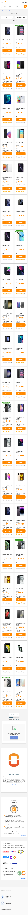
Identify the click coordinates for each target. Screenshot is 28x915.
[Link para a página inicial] (2, 10)
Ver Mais (14, 784)
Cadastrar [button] (14, 737)
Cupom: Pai (7, 10)
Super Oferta (19, 25)
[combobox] (14, 6)
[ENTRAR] (23, 2)
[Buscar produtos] (25, 6)
